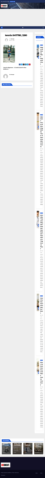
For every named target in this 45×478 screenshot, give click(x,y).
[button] (43, 27)
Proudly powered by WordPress (6, 472)
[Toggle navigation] (23, 27)
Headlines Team (42, 70)
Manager (12, 38)
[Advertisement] (22, 17)
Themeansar (3, 475)
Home (37, 473)
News (41, 360)
